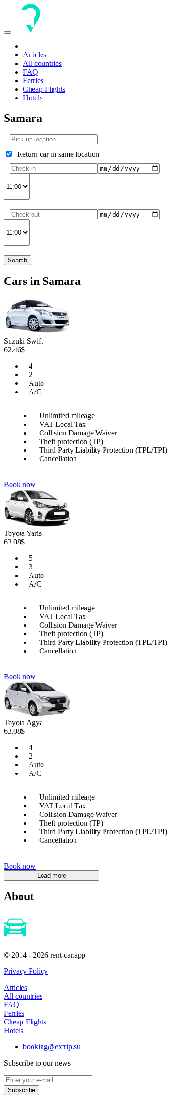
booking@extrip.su (52, 1047)
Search (17, 260)
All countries (42, 63)
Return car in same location (56, 154)
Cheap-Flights (44, 89)
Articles (34, 55)
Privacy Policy (26, 971)
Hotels (32, 98)
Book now (20, 484)
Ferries (33, 80)
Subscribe (21, 1090)
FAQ (30, 72)
